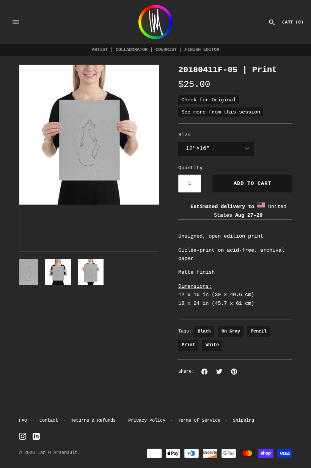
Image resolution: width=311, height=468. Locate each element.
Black (204, 331)
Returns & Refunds (93, 420)
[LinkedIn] (36, 436)
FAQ (23, 420)
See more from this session (220, 112)
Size (184, 135)
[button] (35, 158)
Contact (48, 420)
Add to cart (252, 183)
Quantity (190, 168)
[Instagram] (22, 436)
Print (188, 345)
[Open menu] (16, 22)
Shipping (243, 420)
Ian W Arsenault (57, 452)
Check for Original (208, 100)
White (212, 345)
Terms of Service (199, 420)
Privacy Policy (146, 420)
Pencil (259, 331)
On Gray (230, 331)
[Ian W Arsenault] (155, 22)
